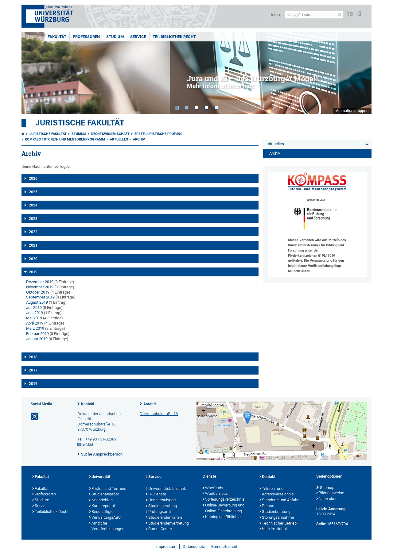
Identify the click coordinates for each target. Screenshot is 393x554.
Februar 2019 (37, 333)
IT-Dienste (157, 494)
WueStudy (214, 488)
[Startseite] (23, 134)
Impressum (166, 546)
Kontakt (87, 404)
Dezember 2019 (39, 281)
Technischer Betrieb (279, 523)
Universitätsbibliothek (167, 488)
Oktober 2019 (37, 292)
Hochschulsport (162, 500)
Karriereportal (103, 505)
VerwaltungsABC (106, 517)
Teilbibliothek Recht (174, 36)
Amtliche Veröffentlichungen (107, 526)
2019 (33, 272)
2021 (33, 245)
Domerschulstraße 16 (159, 413)
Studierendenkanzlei (165, 517)
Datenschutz (194, 546)
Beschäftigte (102, 511)
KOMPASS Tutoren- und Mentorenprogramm (65, 139)
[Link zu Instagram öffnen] (35, 416)
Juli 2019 (34, 307)
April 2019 (34, 323)
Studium (115, 36)
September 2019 (40, 297)
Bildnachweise (331, 493)
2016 (33, 384)
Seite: (321, 523)
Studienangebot (105, 494)
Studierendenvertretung (168, 523)
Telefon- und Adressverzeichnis (278, 491)
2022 (33, 232)
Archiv (139, 139)
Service (138, 36)
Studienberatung (162, 505)
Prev (32, 73)
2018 (33, 357)
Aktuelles (119, 139)
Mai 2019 (34, 318)
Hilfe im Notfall (275, 528)
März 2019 (35, 328)
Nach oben (328, 498)
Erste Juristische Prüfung (158, 134)
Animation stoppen (352, 110)
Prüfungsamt (159, 511)
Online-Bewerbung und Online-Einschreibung (224, 508)
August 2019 (37, 302)
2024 (33, 205)
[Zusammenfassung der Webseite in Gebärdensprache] (358, 14)
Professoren (86, 36)
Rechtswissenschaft (110, 134)
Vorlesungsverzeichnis (224, 499)
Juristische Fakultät (79, 122)
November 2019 (39, 287)
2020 (33, 259)
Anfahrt (149, 404)
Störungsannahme (278, 517)
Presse (268, 505)
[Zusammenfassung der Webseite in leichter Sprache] (349, 14)
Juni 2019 (34, 312)
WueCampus (216, 493)
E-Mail (87, 444)
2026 (33, 178)
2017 (33, 370)
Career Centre (160, 528)
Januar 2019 (37, 339)
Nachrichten (102, 500)
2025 (33, 192)
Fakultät (57, 36)
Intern (276, 14)
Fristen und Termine (108, 488)
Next (360, 73)
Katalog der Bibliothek (224, 516)
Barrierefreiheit (224, 546)
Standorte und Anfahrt (281, 500)
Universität (100, 476)
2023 (33, 219)
